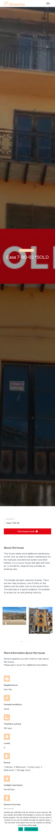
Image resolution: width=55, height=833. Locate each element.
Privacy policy (31, 829)
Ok (21, 829)
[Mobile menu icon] (48, 3)
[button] (27, 531)
